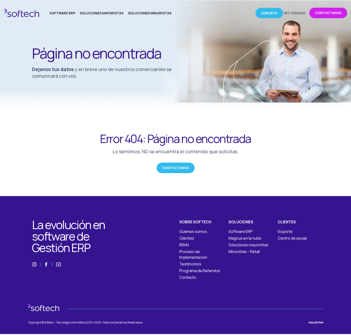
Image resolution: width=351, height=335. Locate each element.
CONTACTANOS (328, 13)
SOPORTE (269, 13)
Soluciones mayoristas (248, 244)
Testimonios (190, 264)
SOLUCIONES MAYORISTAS (101, 13)
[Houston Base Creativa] (315, 323)
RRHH (184, 244)
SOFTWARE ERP (62, 13)
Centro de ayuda (292, 238)
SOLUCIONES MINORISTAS (149, 13)
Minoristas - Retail (244, 251)
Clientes (186, 238)
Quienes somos (193, 231)
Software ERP (241, 231)
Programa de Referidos (199, 270)
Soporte (285, 231)
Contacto (187, 277)
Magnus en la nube (245, 238)
